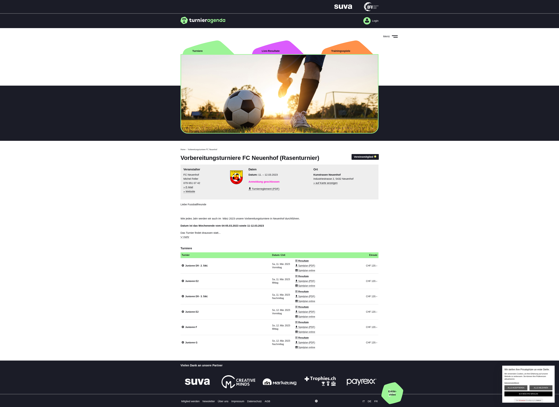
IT (363, 401)
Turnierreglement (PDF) (265, 188)
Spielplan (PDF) (306, 265)
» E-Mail (188, 187)
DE (369, 401)
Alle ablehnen (541, 388)
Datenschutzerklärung (511, 383)
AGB (267, 401)
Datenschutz (254, 401)
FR (376, 401)
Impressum (237, 401)
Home (183, 149)
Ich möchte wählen (528, 394)
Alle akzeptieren (516, 388)
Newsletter (208, 401)
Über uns (223, 401)
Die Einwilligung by (528, 400)
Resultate (303, 261)
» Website (189, 191)
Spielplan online (306, 270)
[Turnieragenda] (204, 20)
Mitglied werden (190, 401)
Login (375, 20)
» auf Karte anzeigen (325, 183)
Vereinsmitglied (363, 156)
